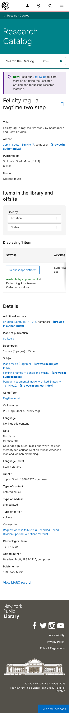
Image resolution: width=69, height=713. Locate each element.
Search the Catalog (20, 61)
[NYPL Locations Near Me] (38, 6)
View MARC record (17, 582)
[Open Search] (50, 6)
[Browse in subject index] (36, 385)
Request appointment (22, 270)
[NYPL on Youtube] (61, 626)
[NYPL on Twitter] (43, 626)
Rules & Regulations (52, 648)
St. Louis (8, 338)
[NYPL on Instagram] (52, 626)
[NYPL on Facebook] (35, 626)
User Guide (39, 76)
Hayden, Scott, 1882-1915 (19, 321)
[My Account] (27, 6)
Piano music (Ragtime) (17, 363)
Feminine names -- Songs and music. (26, 372)
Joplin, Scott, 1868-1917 (18, 144)
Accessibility (57, 635)
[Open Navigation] (61, 6)
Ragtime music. (12, 398)
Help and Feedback (53, 709)
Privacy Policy (56, 641)
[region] (34, 270)
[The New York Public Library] (5, 6)
